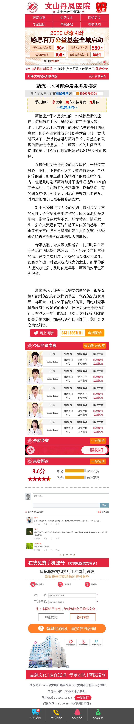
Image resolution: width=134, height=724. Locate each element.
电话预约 (98, 360)
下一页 (72, 555)
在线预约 (94, 24)
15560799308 (88, 93)
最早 (103, 512)
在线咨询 (62, 93)
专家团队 (39, 24)
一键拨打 (83, 697)
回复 (46, 524)
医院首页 (39, 17)
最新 (99, 512)
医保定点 (94, 17)
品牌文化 (66, 17)
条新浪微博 (34, 512)
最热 (107, 512)
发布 (104, 505)
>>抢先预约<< (67, 107)
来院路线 (66, 24)
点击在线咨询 (97, 76)
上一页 (65, 555)
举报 (57, 524)
